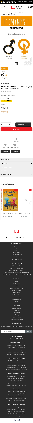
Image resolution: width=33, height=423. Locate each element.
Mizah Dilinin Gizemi (9, 213)
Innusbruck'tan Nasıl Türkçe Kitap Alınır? (16, 398)
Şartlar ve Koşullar (16, 297)
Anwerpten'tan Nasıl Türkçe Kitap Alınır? (16, 416)
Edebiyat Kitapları (16, 308)
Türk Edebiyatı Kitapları (16, 319)
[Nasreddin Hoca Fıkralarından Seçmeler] (24, 200)
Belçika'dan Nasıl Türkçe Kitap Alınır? (16, 407)
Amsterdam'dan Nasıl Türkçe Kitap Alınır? (16, 363)
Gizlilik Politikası (16, 295)
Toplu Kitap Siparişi (16, 259)
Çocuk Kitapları (16, 315)
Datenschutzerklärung (16, 288)
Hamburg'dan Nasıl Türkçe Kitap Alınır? (16, 352)
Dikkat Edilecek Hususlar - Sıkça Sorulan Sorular (16, 272)
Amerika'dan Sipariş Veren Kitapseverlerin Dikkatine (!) (16, 274)
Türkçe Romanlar (16, 317)
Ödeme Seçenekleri (6, 167)
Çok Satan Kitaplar (17, 254)
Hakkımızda (16, 283)
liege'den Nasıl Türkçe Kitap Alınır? (16, 411)
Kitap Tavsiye (16, 257)
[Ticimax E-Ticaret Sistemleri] (16, 420)
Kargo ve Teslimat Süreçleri (16, 270)
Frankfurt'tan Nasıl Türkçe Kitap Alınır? (16, 354)
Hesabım (16, 250)
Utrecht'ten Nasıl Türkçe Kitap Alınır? (16, 367)
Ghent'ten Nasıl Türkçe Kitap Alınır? (16, 413)
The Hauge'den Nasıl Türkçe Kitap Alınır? (16, 369)
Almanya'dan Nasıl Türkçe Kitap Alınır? (16, 345)
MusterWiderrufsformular (16, 268)
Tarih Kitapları (16, 312)
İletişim (16, 301)
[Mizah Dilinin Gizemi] (9, 200)
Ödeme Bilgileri (16, 290)
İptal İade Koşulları (16, 299)
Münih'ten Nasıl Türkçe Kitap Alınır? (16, 350)
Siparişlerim (16, 245)
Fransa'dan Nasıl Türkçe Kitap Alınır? (16, 376)
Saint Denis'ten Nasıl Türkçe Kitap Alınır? (16, 385)
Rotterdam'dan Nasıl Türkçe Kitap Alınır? (16, 365)
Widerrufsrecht (16, 266)
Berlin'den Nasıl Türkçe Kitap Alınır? (16, 347)
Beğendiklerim (16, 252)
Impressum (16, 292)
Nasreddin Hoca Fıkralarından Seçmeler (24, 213)
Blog (16, 281)
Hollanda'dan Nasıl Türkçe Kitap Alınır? (16, 360)
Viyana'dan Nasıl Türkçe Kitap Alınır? (16, 393)
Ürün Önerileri (4, 171)
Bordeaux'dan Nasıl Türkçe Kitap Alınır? (16, 380)
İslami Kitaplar (16, 310)
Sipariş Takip (16, 248)
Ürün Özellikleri (5, 159)
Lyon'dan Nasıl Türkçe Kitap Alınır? (16, 383)
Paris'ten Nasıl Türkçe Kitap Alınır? (16, 378)
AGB (16, 286)
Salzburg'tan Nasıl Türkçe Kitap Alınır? (16, 396)
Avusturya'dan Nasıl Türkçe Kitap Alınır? (16, 391)
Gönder (29, 331)
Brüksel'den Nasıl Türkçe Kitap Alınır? (16, 409)
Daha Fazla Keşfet (6, 174)
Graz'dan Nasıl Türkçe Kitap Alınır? (16, 400)
